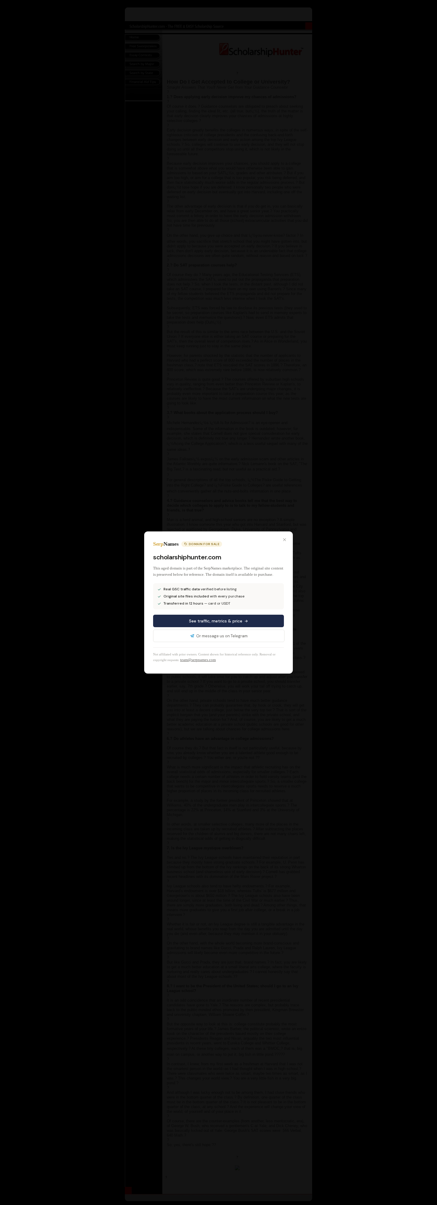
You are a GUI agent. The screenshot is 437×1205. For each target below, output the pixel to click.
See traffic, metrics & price (215, 621)
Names (165, 544)
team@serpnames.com (198, 660)
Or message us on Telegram (222, 635)
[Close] (284, 540)
